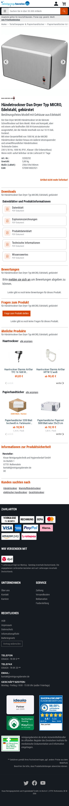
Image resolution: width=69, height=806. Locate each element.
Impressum (6, 625)
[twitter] (26, 783)
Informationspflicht (10, 633)
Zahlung (40, 590)
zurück (10, 383)
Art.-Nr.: (5, 158)
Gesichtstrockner (36, 492)
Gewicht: (5, 161)
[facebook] (34, 783)
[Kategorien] (4, 11)
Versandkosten (43, 594)
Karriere (5, 599)
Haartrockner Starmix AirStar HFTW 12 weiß (50, 371)
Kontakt (5, 594)
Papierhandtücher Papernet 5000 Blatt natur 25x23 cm (50, 422)
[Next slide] (63, 62)
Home (4, 24)
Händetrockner (10, 488)
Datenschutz (7, 629)
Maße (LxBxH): (8, 164)
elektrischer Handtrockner (15, 492)
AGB (3, 620)
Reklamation (42, 599)
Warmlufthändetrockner (30, 488)
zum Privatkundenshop (10, 20)
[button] (56, 3)
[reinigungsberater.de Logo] (15, 3)
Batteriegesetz (8, 638)
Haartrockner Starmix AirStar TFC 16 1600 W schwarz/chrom (18, 372)
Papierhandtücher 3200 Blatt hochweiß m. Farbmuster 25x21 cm (18, 423)
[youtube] (43, 783)
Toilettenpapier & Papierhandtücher (27, 24)
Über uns (5, 590)
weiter (59, 383)
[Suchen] (64, 11)
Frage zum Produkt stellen (16, 313)
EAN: (3, 168)
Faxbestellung (42, 603)
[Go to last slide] (6, 62)
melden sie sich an (19, 279)
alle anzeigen (26, 341)
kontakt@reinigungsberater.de (15, 676)
